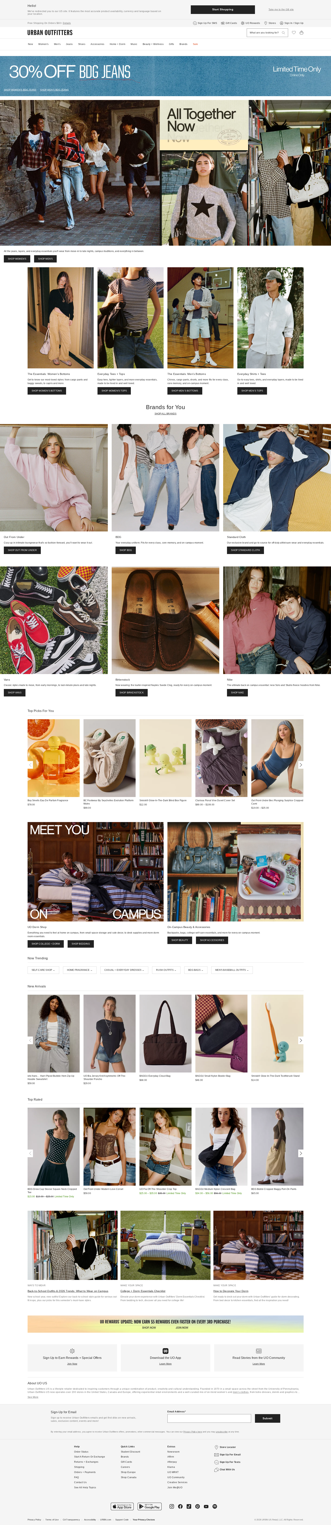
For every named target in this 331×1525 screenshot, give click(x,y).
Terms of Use (51, 1520)
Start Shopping (222, 9)
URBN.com (105, 1520)
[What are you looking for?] (283, 33)
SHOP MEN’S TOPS (252, 390)
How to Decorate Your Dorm (230, 1291)
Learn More (165, 1364)
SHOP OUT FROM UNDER (22, 550)
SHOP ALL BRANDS (166, 413)
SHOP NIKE (237, 692)
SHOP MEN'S (45, 259)
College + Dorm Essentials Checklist (143, 1291)
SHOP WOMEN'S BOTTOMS (47, 390)
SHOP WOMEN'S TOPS (114, 390)
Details (67, 23)
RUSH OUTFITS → (166, 970)
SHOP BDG (126, 550)
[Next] (300, 765)
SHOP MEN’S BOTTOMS (184, 390)
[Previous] (31, 765)
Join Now (72, 1364)
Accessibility (90, 1520)
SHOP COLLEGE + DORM (46, 943)
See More (33, 1397)
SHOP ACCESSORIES (212, 940)
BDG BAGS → (195, 970)
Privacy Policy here (192, 1432)
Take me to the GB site (281, 9)
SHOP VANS (14, 692)
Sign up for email (230, 1454)
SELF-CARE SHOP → (43, 970)
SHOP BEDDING (81, 943)
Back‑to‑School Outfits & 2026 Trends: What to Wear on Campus (68, 1291)
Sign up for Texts (230, 1462)
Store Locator (228, 1447)
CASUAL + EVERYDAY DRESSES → (124, 970)
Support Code (122, 1520)
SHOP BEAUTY (179, 940)
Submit (267, 1418)
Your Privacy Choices (144, 1520)
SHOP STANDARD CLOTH (245, 550)
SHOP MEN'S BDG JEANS (54, 90)
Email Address (176, 1411)
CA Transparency (71, 1520)
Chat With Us (227, 1469)
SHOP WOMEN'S (17, 259)
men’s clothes (241, 1392)
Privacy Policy (34, 1520)
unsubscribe (222, 1432)
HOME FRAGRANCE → (80, 970)
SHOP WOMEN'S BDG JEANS (20, 90)
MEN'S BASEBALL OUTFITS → (232, 970)
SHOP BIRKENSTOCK (132, 692)
